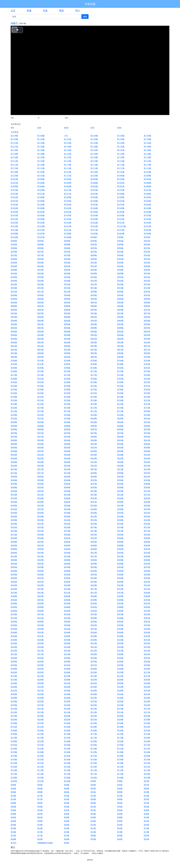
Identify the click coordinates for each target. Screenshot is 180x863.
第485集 (40, 549)
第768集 (14, 378)
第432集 (14, 581)
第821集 (40, 346)
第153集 (93, 748)
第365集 (40, 621)
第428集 (120, 581)
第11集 (40, 835)
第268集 (67, 679)
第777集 (93, 371)
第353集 (40, 629)
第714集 (14, 411)
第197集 (40, 723)
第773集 (40, 375)
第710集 (120, 411)
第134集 (120, 759)
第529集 (147, 520)
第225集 (93, 705)
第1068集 (147, 193)
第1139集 (14, 153)
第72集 (13, 799)
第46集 (66, 814)
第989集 (40, 244)
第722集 (120, 404)
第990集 (14, 244)
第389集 (40, 607)
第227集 (40, 705)
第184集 (67, 730)
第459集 (93, 563)
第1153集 (120, 143)
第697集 (147, 418)
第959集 (40, 262)
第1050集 (147, 204)
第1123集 (120, 161)
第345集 (93, 632)
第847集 (147, 328)
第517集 (147, 527)
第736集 (67, 396)
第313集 (147, 650)
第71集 (40, 799)
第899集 (40, 299)
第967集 (147, 255)
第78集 (13, 795)
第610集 (67, 473)
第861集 (93, 320)
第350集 (120, 629)
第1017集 (67, 226)
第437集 (40, 578)
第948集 (14, 269)
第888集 (14, 306)
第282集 (14, 672)
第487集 (147, 545)
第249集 (93, 690)
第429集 (93, 581)
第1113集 (67, 168)
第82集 (66, 792)
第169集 (147, 737)
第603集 (93, 476)
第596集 (120, 480)
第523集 (147, 523)
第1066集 (41, 197)
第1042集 (41, 212)
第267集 (93, 679)
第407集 (40, 596)
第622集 (67, 465)
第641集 (40, 454)
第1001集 (41, 237)
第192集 (14, 726)
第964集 (67, 259)
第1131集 (67, 157)
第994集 (67, 241)
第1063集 (120, 197)
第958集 (67, 262)
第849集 (93, 328)
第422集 (120, 585)
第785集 (40, 367)
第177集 (93, 734)
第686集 (120, 426)
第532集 (67, 520)
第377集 (40, 614)
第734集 (120, 396)
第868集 (67, 317)
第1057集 (120, 201)
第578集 (120, 491)
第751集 (147, 386)
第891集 (93, 302)
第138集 (14, 759)
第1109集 (14, 172)
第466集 (67, 560)
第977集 (40, 251)
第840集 (14, 335)
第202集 (67, 719)
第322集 (67, 647)
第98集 (119, 781)
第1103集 (14, 175)
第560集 (120, 502)
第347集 (40, 632)
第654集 (14, 447)
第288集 (14, 668)
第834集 (14, 338)
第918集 (14, 288)
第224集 (120, 705)
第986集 (120, 244)
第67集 (146, 799)
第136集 (67, 759)
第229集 (147, 701)
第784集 (67, 367)
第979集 (147, 248)
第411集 (93, 592)
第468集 (14, 560)
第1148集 (94, 146)
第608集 (120, 473)
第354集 (14, 629)
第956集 (120, 262)
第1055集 (14, 204)
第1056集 (147, 201)
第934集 (67, 277)
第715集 (147, 407)
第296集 (120, 661)
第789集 (93, 364)
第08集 (119, 835)
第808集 (67, 353)
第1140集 (147, 150)
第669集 (93, 436)
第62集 (119, 803)
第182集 (120, 730)
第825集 (93, 342)
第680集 (120, 429)
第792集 (14, 364)
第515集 (40, 531)
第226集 (67, 705)
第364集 (67, 621)
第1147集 (120, 146)
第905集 (40, 295)
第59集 (40, 806)
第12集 (13, 835)
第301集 (147, 658)
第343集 (147, 632)
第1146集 (147, 146)
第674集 (120, 433)
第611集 (40, 473)
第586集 (67, 487)
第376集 (67, 614)
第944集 (120, 269)
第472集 (67, 556)
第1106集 (94, 172)
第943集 (147, 269)
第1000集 (67, 237)
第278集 (120, 672)
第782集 (120, 367)
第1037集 (14, 215)
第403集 (147, 596)
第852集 (14, 328)
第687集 (93, 426)
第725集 (40, 404)
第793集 (147, 360)
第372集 (14, 618)
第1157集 (14, 143)
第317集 (40, 650)
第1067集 (14, 197)
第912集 (14, 291)
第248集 (120, 690)
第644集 (120, 451)
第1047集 (67, 208)
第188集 (120, 726)
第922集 (67, 284)
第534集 (14, 520)
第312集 (14, 654)
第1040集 (94, 212)
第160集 (67, 745)
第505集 (147, 534)
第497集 (40, 542)
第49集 (146, 810)
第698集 (120, 418)
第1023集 (67, 222)
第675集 (93, 433)
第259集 (147, 683)
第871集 (147, 313)
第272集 (120, 676)
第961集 (147, 259)
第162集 (14, 745)
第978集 (14, 251)
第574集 (67, 494)
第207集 (93, 716)
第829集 (147, 338)
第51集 (93, 810)
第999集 (93, 237)
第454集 (67, 567)
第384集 (14, 610)
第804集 (14, 357)
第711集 (93, 411)
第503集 (40, 538)
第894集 (14, 302)
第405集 (93, 596)
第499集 (147, 538)
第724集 (67, 404)
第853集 (147, 324)
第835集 (147, 335)
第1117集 (120, 164)
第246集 (14, 694)
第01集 (146, 839)
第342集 (14, 636)
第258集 (14, 687)
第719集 (40, 407)
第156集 (14, 748)
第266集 (120, 679)
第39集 (93, 817)
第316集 (67, 650)
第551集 (40, 509)
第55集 (146, 806)
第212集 (120, 712)
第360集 (14, 625)
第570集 (14, 498)
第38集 (119, 817)
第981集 (93, 248)
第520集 (67, 527)
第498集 (14, 542)
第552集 (14, 509)
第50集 (119, 810)
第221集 (40, 708)
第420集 (14, 589)
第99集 (93, 781)
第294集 (14, 665)
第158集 (120, 745)
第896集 (120, 299)
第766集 (67, 378)
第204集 (14, 719)
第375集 (93, 614)
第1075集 (120, 190)
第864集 (14, 320)
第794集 (120, 360)
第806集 (120, 353)
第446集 (120, 571)
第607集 (147, 473)
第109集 (147, 774)
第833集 (40, 338)
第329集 (40, 643)
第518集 (120, 527)
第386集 (120, 607)
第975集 (93, 251)
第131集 (40, 763)
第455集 (40, 567)
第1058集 (94, 201)
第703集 (147, 415)
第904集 (67, 295)
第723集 (93, 404)
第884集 (120, 306)
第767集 (40, 378)
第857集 (40, 324)
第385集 (147, 607)
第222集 (14, 708)
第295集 (147, 661)
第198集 (14, 723)
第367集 (147, 618)
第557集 (40, 505)
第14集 (119, 832)
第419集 (40, 589)
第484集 (67, 549)
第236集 (120, 697)
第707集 (40, 415)
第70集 (66, 799)
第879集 (93, 309)
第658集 (67, 444)
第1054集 (41, 204)
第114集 (14, 774)
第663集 (93, 440)
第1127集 (14, 161)
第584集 (120, 487)
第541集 (147, 512)
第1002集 (14, 237)
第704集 (120, 415)
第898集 (67, 299)
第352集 (67, 629)
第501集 (93, 538)
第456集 (14, 567)
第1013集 (41, 230)
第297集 (93, 661)
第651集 (93, 447)
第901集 (147, 295)
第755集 (40, 386)
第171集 (93, 737)
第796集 (67, 360)
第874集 (67, 313)
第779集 (40, 371)
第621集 (93, 465)
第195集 (93, 723)
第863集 (40, 320)
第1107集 (67, 172)
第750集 (14, 389)
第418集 (67, 589)
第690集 (14, 426)
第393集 (93, 603)
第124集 (67, 766)
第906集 (14, 295)
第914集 (120, 288)
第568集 (67, 498)
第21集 (93, 828)
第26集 (119, 824)
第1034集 (94, 215)
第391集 (147, 603)
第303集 (93, 658)
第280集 (67, 672)
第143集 (40, 755)
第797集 (40, 360)
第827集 (40, 342)
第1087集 (120, 183)
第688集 (67, 426)
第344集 (120, 632)
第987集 (93, 244)
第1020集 (147, 222)
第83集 (40, 792)
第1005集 (94, 233)
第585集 (93, 487)
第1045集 (120, 208)
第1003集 (147, 233)
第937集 (147, 273)
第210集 (14, 716)
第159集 (93, 745)
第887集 (40, 306)
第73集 (146, 795)
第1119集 (67, 164)
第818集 (120, 346)
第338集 (120, 636)
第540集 (14, 516)
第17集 (40, 832)
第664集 (67, 440)
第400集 (67, 600)
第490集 (67, 545)
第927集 (93, 280)
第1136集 (94, 153)
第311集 (40, 654)
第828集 (14, 342)
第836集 (120, 335)
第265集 (147, 679)
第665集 (40, 440)
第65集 (40, 803)
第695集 (40, 422)
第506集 (120, 534)
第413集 (40, 592)
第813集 (93, 349)
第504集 (14, 538)
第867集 (93, 317)
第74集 (119, 795)
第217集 (147, 708)
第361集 (147, 621)
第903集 (93, 295)
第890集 (120, 302)
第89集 (40, 788)
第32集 (119, 821)
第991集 (147, 241)
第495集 (93, 542)
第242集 (120, 694)
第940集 (67, 273)
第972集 (14, 255)
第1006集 (67, 233)
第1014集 (14, 230)
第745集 (147, 389)
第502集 (67, 538)
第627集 (93, 462)
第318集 (14, 650)
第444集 (14, 574)
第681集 (93, 429)
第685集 (147, 426)
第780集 (14, 371)
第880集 (67, 309)
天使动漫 (90, 4)
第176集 (120, 734)
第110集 (120, 774)
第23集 (40, 828)
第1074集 (147, 190)
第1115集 (14, 168)
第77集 (40, 795)
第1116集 (147, 164)
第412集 (67, 592)
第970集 (67, 255)
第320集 (120, 647)
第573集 (93, 494)
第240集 (14, 697)
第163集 (147, 741)
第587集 (40, 487)
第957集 (93, 262)
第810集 (14, 353)
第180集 (14, 734)
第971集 (40, 255)
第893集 (40, 302)
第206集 (120, 716)
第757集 (147, 382)
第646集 (67, 451)
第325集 (147, 643)
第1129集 (120, 157)
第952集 (67, 266)
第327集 (93, 643)
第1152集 (147, 143)
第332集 (120, 639)
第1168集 (41, 135)
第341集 (40, 636)
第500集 (120, 538)
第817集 (147, 346)
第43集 (146, 814)
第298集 (67, 661)
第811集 (147, 349)
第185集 (40, 730)
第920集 (120, 284)
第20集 (119, 828)
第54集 (13, 810)
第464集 (120, 560)
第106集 (67, 777)
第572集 (120, 494)
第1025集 (14, 222)
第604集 (67, 476)
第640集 (67, 454)
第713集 (40, 411)
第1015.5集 (121, 226)
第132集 (14, 763)
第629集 (40, 462)
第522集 (14, 527)
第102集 (14, 781)
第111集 (93, 774)
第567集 (93, 498)
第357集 (93, 625)
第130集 (67, 763)
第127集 (147, 763)
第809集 (40, 353)
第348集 (14, 632)
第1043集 (14, 212)
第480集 (14, 552)
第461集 (40, 563)
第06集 (13, 839)
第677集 (40, 433)
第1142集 (94, 150)
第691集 (147, 422)
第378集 (14, 614)
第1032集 (147, 215)
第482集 (120, 549)
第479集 (40, 552)
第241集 (147, 694)
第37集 (146, 817)
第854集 (120, 324)
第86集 (119, 788)
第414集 (14, 592)
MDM (66, 127)
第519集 (93, 527)
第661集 (147, 440)
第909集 (93, 291)
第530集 (120, 520)
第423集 (93, 585)
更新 (61, 10)
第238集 (67, 697)
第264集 (14, 683)
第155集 (40, 748)
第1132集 (41, 157)
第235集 (147, 697)
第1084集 (41, 186)
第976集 (67, 251)
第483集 (93, 549)
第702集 (14, 418)
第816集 (14, 349)
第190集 (67, 726)
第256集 (67, 687)
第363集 (93, 621)
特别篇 (66, 843)
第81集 (93, 792)
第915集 (93, 288)
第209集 (40, 716)
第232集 (67, 701)
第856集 (67, 324)
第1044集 (147, 208)
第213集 (93, 712)
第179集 (40, 734)
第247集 (147, 690)
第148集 (67, 752)
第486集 (14, 549)
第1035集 (67, 215)
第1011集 (94, 230)
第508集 (67, 534)
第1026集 (147, 219)
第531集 (93, 520)
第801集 (93, 357)
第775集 (147, 371)
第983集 (40, 248)
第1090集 (41, 183)
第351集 (93, 629)
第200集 (120, 719)
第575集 (40, 494)
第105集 (93, 777)
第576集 (14, 494)
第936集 (14, 277)
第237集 (93, 697)
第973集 (147, 251)
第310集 (67, 654)
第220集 (67, 708)
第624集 (14, 465)
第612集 (14, 473)
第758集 (120, 382)
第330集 (14, 643)
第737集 (40, 396)
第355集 (147, 625)
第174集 (14, 737)
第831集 (93, 338)
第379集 (147, 610)
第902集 (120, 295)
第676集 (67, 433)
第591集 (93, 483)
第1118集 (94, 164)
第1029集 (67, 219)
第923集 (40, 284)
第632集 (120, 458)
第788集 (120, 364)
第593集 (40, 483)
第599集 (40, 480)
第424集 (67, 585)
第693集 (93, 422)
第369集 (93, 618)
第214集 (67, 712)
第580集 (67, 491)
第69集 (93, 799)
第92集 (119, 785)
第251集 (40, 690)
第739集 (147, 393)
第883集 (147, 306)
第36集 (13, 821)
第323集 (40, 647)
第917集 (40, 288)
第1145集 (14, 150)
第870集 (14, 317)
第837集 (93, 335)
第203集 (40, 719)
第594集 (14, 483)
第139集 (147, 755)
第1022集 (94, 222)
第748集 (67, 389)
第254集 (120, 687)
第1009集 (147, 230)
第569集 (40, 498)
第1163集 (14, 139)
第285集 (93, 668)
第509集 (40, 534)
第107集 (40, 777)
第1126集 (41, 161)
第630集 (14, 462)
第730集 (67, 400)
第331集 (147, 639)
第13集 (146, 832)
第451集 (147, 567)
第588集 (14, 487)
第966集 (14, 259)
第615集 (93, 469)
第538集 (67, 516)
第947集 (40, 269)
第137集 (40, 759)
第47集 (40, 814)
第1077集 (67, 190)
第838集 (67, 335)
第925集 (147, 280)
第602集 (120, 476)
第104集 (120, 777)
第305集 (40, 658)
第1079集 (14, 190)
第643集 (147, 451)
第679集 (147, 429)
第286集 (67, 668)
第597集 (93, 480)
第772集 (67, 375)
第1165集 (120, 135)
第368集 (120, 618)
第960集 (14, 262)
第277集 (147, 672)
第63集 (93, 803)
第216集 (14, 712)
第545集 (40, 512)
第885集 (93, 306)
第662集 (120, 440)
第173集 (40, 737)
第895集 (147, 299)
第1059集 (67, 201)
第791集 (40, 364)
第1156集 (41, 143)
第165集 (93, 741)
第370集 (67, 618)
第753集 (93, 386)
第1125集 (67, 161)
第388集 (67, 607)
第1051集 (120, 204)
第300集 (14, 661)
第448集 (67, 571)
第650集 (120, 447)
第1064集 (94, 197)
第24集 (13, 828)
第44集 (119, 814)
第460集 (67, 563)
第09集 (93, 835)
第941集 (40, 273)
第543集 (93, 512)
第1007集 (41, 233)
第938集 (120, 273)
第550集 (67, 509)
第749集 (40, 389)
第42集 (13, 817)
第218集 (120, 708)
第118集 (67, 770)
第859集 (147, 320)
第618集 (14, 469)
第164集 (120, 741)
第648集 (14, 451)
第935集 (40, 277)
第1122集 (147, 161)
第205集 (147, 716)
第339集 (93, 636)
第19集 (146, 828)
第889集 (147, 302)
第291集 (93, 665)
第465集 (93, 560)
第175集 (147, 734)
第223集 (147, 705)
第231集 (93, 701)
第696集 (14, 422)
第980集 (120, 248)
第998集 (120, 237)
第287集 (40, 668)
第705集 (93, 415)
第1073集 (14, 193)
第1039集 (120, 212)
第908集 (120, 291)
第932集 (120, 277)
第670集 (67, 436)
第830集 (120, 338)
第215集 (40, 712)
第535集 (147, 516)
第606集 (14, 476)
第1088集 (94, 183)
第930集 (14, 280)
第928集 (67, 280)
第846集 (14, 331)
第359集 (40, 625)
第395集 (40, 603)
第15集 (93, 832)
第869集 (40, 317)
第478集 (67, 552)
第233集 (40, 701)
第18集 (13, 832)
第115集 (147, 770)
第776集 (120, 371)
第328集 (67, 643)
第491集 (40, 545)
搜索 (85, 16)
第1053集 (67, 204)
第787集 (147, 364)
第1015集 (147, 226)
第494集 (120, 542)
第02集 (119, 839)
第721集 (147, 404)
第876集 (14, 313)
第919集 (147, 284)
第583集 (147, 487)
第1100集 (94, 175)
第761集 (40, 382)
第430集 (67, 581)
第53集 (40, 810)
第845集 (40, 331)
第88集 (66, 788)
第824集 (120, 342)
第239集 (40, 697)
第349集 (147, 629)
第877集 (147, 309)
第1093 (13, 843)
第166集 (67, 741)
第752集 (120, 386)
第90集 (13, 788)
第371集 (40, 618)
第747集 (93, 389)
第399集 (93, 600)
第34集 (66, 821)
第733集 (147, 396)
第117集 (93, 770)
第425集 (40, 585)
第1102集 (41, 175)
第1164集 (147, 135)
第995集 (40, 241)
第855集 (93, 324)
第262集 (67, 683)
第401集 (40, 600)
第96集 (13, 785)
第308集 (120, 654)
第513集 (93, 531)
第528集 (14, 523)
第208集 (67, 716)
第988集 (67, 244)
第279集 (93, 672)
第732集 (14, 400)
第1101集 (67, 175)
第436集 (67, 578)
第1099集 (120, 175)
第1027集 (120, 219)
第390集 (14, 607)
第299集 (40, 661)
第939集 (93, 273)
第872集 (120, 313)
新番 (29, 10)
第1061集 (14, 201)
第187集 (147, 726)
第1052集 (94, 204)
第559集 (147, 502)
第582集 (14, 491)
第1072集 (41, 193)
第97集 (146, 781)
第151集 (147, 748)
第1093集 (120, 179)
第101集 (40, 781)
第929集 (40, 280)
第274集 (67, 676)
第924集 (14, 284)
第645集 (93, 451)
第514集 (67, 531)
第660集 (14, 444)
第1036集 (41, 215)
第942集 (14, 273)
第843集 (93, 331)
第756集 (14, 386)
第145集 (147, 752)
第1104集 (147, 172)
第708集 (14, 415)
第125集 (40, 766)
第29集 (40, 824)
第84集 (13, 792)
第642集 (14, 454)
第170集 (120, 737)
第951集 (93, 266)
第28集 (66, 824)
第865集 (147, 317)
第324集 (14, 647)
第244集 (67, 694)
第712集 (67, 411)
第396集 (14, 603)
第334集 (67, 639)
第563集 (40, 502)
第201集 (93, 719)
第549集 (93, 509)
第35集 (40, 821)
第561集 (93, 502)
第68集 (119, 799)
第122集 (120, 766)
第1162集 (41, 139)
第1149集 (67, 146)
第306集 (14, 658)
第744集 (14, 393)
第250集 (67, 690)
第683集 (40, 429)
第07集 (146, 835)
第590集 (120, 483)
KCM (92, 127)
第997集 (147, 237)
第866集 (120, 317)
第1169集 (14, 135)
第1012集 (67, 230)
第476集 (120, 552)
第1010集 (120, 230)
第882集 (14, 309)
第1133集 (14, 157)
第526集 (67, 523)
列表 (45, 10)
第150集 (14, 752)
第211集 (147, 712)
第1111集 (120, 168)
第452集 (120, 567)
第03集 (93, 839)
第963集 (93, 259)
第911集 (40, 291)
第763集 (147, 378)
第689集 (40, 426)
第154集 (67, 748)
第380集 (120, 610)
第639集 (93, 454)
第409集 (147, 592)
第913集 (147, 288)
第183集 (93, 730)
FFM (12, 127)
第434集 (120, 578)
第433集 (147, 578)
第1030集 (41, 219)
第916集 (67, 288)
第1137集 (67, 153)
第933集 (93, 277)
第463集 (147, 560)
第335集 (40, 639)
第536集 (120, 516)
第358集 (67, 625)
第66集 (13, 803)
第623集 (40, 465)
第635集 (40, 458)
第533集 (40, 520)
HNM (119, 127)
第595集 (147, 480)
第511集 (147, 531)
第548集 (120, 509)
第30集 (13, 824)
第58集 (66, 806)
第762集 (14, 382)
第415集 (147, 589)
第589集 (147, 483)
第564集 (14, 502)
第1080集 (147, 186)
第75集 (93, 795)
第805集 (147, 353)
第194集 (120, 723)
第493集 (147, 542)
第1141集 (120, 150)
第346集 (67, 632)
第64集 (66, 803)
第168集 (14, 741)
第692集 (120, 422)
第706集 (67, 415)
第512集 (120, 531)
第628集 (67, 462)
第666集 (14, 440)
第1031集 (14, 219)
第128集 (120, 763)
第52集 (66, 810)
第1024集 (41, 222)
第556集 (67, 505)
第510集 (14, 534)
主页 (13, 10)
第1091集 (14, 183)
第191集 (40, 726)
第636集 (14, 458)
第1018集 (41, 226)
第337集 (147, 636)
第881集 (40, 309)
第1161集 (67, 139)
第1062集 (147, 197)
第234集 (14, 701)
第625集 (147, 462)
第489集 (93, 545)
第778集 (67, 371)
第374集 (120, 614)
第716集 (120, 407)
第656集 (120, 444)
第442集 (67, 574)
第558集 (14, 505)
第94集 (66, 785)
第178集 (67, 734)
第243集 (93, 694)
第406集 (67, 596)
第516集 (14, 531)
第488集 (120, 545)
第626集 (120, 462)
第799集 (147, 357)
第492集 (14, 545)
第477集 (93, 552)
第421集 (147, 585)
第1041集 (67, 212)
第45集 (93, 814)
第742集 (67, 393)
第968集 (120, 255)
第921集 (93, 284)
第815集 (40, 349)
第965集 (40, 259)
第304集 (67, 658)
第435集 (93, 578)
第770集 (120, 375)
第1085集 (14, 186)
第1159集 (120, 139)
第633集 (93, 458)
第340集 (67, 636)
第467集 (40, 560)
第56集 (119, 806)
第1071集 (67, 193)
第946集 (67, 269)
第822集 (14, 346)
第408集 (14, 596)
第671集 (40, 436)
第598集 (67, 480)
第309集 (93, 654)
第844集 (67, 331)
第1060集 (41, 201)
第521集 (40, 527)
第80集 (119, 792)
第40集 (66, 817)
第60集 (13, 806)
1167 (66, 135)
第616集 (67, 469)
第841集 (147, 331)
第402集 (14, 600)
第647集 (40, 451)
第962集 (120, 259)
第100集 (67, 781)
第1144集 (41, 150)
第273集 (93, 676)
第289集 (147, 665)
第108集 (14, 777)
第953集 (40, 266)
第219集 (93, 708)
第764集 (120, 378)
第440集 (120, 574)
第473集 (40, 556)
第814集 (67, 349)
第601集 (147, 476)
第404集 (120, 596)
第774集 (14, 375)
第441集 (93, 574)
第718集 (67, 407)
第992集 (120, 241)
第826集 (67, 342)
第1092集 (147, 179)
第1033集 (120, 215)
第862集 (67, 320)
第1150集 (41, 146)
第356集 (120, 625)
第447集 (93, 571)
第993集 (93, 241)
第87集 (93, 788)
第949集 (147, 266)
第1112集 (94, 168)
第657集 (93, 444)
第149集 (40, 752)
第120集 (14, 770)
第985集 (147, 244)
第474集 (14, 556)
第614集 (120, 469)
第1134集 (147, 153)
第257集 (40, 687)
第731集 (40, 400)
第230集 (120, 701)
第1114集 (41, 168)
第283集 (147, 668)
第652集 (67, 447)
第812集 (120, 349)
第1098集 (147, 175)
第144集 (14, 755)
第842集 (120, 331)
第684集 (14, 429)
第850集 (67, 328)
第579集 (93, 491)
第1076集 (94, 190)
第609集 (93, 473)
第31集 (146, 821)
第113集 (40, 774)
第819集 (93, 346)
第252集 (14, 690)
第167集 (40, 741)
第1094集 (94, 179)
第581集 (40, 491)
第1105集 (120, 172)
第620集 (120, 465)
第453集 (93, 567)
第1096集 (41, 179)
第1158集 (147, 139)
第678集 (14, 433)
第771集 (93, 375)
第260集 (120, 683)
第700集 (67, 418)
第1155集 (67, 143)
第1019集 (14, 226)
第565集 (147, 498)
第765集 (93, 378)
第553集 (147, 505)
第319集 (147, 647)
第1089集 (67, 183)
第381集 (93, 610)
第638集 (120, 454)
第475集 (147, 552)
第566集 (120, 498)
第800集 (120, 357)
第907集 (147, 291)
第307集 (147, 654)
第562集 (67, 502)
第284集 (120, 668)
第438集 (14, 578)
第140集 (120, 755)
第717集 (93, 407)
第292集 (67, 665)
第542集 (120, 512)
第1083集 (67, 186)
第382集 (67, 610)
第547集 (147, 509)
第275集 (40, 676)
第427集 (147, 581)
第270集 (14, 679)
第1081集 (120, 186)
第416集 (120, 589)
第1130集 (94, 157)
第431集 (40, 581)
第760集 (67, 382)
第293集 (40, 665)
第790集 (67, 364)
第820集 (67, 346)
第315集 (93, 650)
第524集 (120, 523)
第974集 (120, 251)
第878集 (120, 309)
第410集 (120, 592)
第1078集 (41, 190)
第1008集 (14, 233)
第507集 (93, 534)
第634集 (67, 458)
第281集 (40, 672)
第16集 (66, 832)
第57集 (93, 806)
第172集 (67, 737)
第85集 (146, 788)
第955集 (147, 262)
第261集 (93, 683)
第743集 (40, 393)
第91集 (146, 785)
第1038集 (147, 212)
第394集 (67, 603)
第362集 (120, 621)
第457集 (147, 563)
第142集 (67, 755)
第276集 (14, 676)
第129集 (93, 763)
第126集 (14, 766)
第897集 (93, 299)
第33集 (93, 821)
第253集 (147, 687)
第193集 (147, 723)
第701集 (40, 418)
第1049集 (14, 208)
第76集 (66, 795)
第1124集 (94, 161)
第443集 (40, 574)
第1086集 (147, 183)
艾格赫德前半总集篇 (45, 843)
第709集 (147, 411)
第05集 (40, 839)
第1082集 (94, 186)
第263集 (40, 683)
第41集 (40, 817)
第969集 (93, 255)
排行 (77, 10)
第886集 (67, 306)
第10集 (66, 835)
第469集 (147, 556)
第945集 (93, 269)
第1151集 (14, 146)
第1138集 (41, 153)
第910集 (67, 291)
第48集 (13, 814)
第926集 (120, 280)
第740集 (120, 393)
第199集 (147, 719)
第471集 (93, 556)
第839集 (40, 335)
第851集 (40, 328)
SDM (39, 127)
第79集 (146, 792)
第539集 (40, 516)
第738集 (14, 396)
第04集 (66, 839)
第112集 (67, 774)
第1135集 (120, 153)
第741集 (93, 393)
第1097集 (14, 179)
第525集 (93, 523)
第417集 (93, 589)
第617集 (40, 469)
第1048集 (41, 208)
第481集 (147, 549)
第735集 (93, 396)
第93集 (93, 785)
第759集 (93, 382)
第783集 (93, 367)
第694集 (67, 422)
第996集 (14, 241)
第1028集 (94, 219)
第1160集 (94, 139)
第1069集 (120, 193)
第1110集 (147, 168)
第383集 (40, 610)
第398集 (120, 600)
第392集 (120, 603)
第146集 (120, 752)
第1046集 (94, 208)
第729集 (93, 400)
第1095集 (67, 179)
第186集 (14, 730)
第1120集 (41, 164)
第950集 (120, 266)
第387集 (93, 607)
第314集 (120, 650)
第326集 (120, 643)
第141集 (93, 755)
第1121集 (14, 164)
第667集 (147, 436)
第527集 (40, 523)
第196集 (67, 723)
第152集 (120, 748)
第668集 (120, 436)
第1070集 (94, 193)
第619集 (147, 465)
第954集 (14, 266)
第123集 (93, 766)
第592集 (67, 483)
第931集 (147, 277)
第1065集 (67, 197)
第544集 (67, 512)
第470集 (120, 556)
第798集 (14, 360)
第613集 (147, 469)
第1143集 (67, 150)
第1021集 (120, 222)
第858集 (14, 324)
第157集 (147, 745)
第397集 (147, 600)
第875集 (40, 313)
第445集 (147, 571)
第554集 (120, 505)
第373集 (147, 614)
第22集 (66, 828)
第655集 (147, 444)
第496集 (67, 542)
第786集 (14, 367)
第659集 (40, 444)
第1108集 (41, 172)
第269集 (40, 679)
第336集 (14, 639)
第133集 (147, 759)
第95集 (40, 785)
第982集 (67, 248)
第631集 (147, 458)
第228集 (14, 705)
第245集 (40, 694)
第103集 (147, 777)
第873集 (93, 313)
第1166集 (94, 135)
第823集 (147, 342)
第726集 (14, 404)
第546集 (14, 512)
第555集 (93, 505)
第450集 (14, 571)
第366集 (14, 621)
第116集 (120, 770)
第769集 (147, 375)
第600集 (14, 480)
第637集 (147, 454)
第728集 (120, 400)
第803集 (40, 357)
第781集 (147, 367)
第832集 (67, 338)
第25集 (146, 824)
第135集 (93, 759)
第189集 (93, 726)
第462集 (14, 563)
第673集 (147, 433)
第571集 (147, 494)
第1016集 (94, 226)
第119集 (40, 770)
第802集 (67, 357)
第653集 (40, 447)
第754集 (67, 386)
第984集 (14, 248)
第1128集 (147, 157)
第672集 (14, 436)
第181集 (147, 730)
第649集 (147, 447)
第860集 (120, 320)
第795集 (93, 360)
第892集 (67, 302)
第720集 (14, 407)
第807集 (93, 353)
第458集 (120, 563)
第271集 (147, 676)
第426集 (14, 585)
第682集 (67, 429)
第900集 (14, 299)
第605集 (40, 476)
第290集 (120, 665)
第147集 (93, 752)
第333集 (93, 639)
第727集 (147, 400)
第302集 (120, 658)
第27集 (93, 824)
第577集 (147, 491)
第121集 (147, 766)
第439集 (147, 574)
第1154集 (94, 143)
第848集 (120, 328)
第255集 (93, 687)
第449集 (40, 571)
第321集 (93, 647)
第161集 (40, 745)
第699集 (93, 418)
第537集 (93, 516)
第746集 (120, 389)
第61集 (146, 803)
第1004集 (120, 233)
